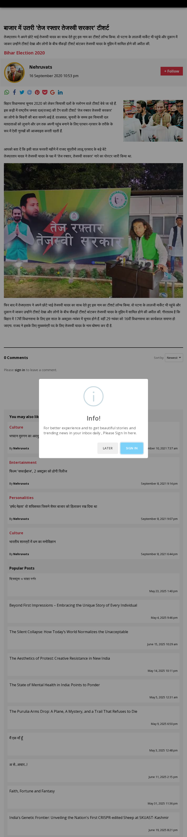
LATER (108, 448)
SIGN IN (132, 448)
